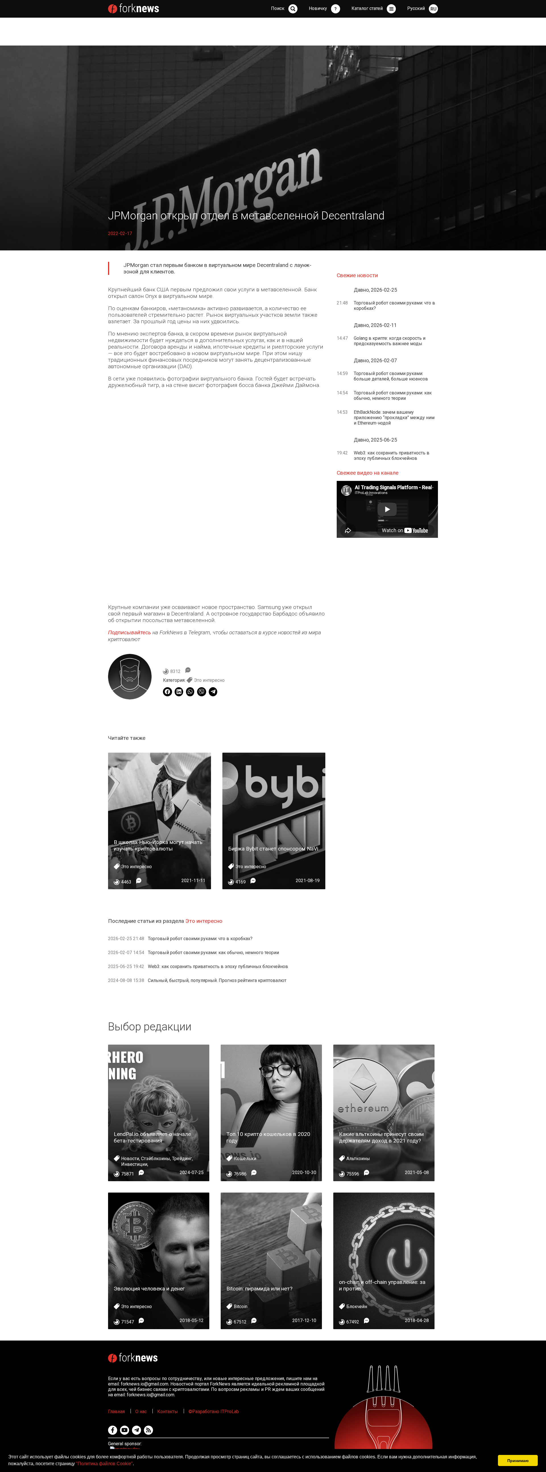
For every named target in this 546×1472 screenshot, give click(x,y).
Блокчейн (356, 1306)
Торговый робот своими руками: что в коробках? (200, 938)
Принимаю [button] (518, 1460)
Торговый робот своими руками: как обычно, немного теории (213, 952)
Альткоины (358, 1158)
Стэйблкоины (155, 1158)
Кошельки (245, 1158)
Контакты (167, 1411)
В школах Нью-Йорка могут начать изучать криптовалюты (158, 845)
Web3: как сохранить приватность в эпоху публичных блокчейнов (218, 966)
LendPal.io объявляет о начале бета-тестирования (152, 1137)
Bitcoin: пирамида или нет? (259, 1288)
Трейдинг (182, 1158)
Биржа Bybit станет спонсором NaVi (273, 848)
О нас (141, 1411)
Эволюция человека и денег (149, 1288)
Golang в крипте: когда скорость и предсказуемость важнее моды (389, 340)
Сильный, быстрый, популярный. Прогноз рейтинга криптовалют (217, 980)
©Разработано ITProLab (214, 1411)
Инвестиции (134, 1164)
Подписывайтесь (129, 632)
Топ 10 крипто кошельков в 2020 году (268, 1137)
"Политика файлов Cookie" (104, 1463)
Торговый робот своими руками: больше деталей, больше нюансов (391, 376)
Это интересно (209, 680)
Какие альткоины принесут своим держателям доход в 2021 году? (381, 1137)
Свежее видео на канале (367, 473)
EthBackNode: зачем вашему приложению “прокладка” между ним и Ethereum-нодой (394, 417)
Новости (130, 1158)
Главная (116, 1411)
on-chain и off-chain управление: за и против (382, 1285)
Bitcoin (240, 1306)
